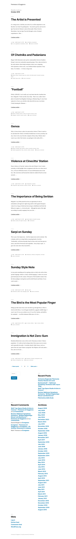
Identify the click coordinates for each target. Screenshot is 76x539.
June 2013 (41, 469)
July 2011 (41, 485)
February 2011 (43, 496)
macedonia (34, 42)
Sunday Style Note (23, 267)
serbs (19, 78)
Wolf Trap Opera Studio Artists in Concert (49, 389)
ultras (12, 76)
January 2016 (42, 449)
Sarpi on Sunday (21, 231)
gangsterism (18, 150)
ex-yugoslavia (17, 43)
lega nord (24, 75)
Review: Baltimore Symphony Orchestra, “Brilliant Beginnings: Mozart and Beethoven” (48, 393)
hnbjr (13, 42)
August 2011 (42, 482)
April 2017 (41, 440)
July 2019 (41, 424)
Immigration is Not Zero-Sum (29, 335)
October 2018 (42, 428)
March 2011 (42, 494)
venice (26, 43)
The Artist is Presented (26, 19)
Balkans (29, 42)
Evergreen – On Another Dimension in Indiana (21, 427)
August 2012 (42, 476)
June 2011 (41, 487)
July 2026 (41, 410)
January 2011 (42, 498)
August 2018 (42, 433)
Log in (13, 520)
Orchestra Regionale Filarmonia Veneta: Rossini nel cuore (48, 379)
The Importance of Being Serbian (32, 196)
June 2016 (41, 446)
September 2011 (43, 480)
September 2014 (43, 455)
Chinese (33, 254)
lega (17, 78)
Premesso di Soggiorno (18, 4)
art (27, 42)
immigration (29, 183)
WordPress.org (16, 527)
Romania (22, 185)
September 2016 (43, 442)
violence (32, 150)
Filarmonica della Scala (45, 398)
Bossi (17, 75)
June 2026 (41, 413)
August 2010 (42, 510)
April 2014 (41, 464)
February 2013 (43, 473)
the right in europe (40, 75)
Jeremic (18, 115)
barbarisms (14, 291)
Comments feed (16, 524)
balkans (13, 220)
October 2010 (42, 505)
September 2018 (43, 431)
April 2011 (41, 491)
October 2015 (42, 451)
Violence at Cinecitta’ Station (29, 161)
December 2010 (43, 501)
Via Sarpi (42, 254)
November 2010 (43, 503)
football (20, 75)
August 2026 (42, 408)
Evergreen (25, 422)
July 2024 (41, 417)
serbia (28, 75)
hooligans (14, 115)
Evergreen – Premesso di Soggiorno (19, 425)
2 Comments (31, 220)
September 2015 (43, 453)
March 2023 (42, 422)
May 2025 (41, 415)
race (22, 360)
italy (20, 148)
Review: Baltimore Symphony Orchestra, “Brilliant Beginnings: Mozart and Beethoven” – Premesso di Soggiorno (21, 416)
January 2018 (42, 435)
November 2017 (43, 437)
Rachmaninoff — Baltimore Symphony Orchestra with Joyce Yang (49, 384)
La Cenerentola (18, 411)
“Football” (17, 89)
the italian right (33, 75)
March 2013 (42, 471)
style (30, 289)
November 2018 (43, 426)
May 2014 (41, 462)
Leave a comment (34, 43)
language (24, 291)
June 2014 (41, 460)
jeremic (21, 113)
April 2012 (41, 478)
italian (18, 291)
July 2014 (41, 458)
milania (32, 323)
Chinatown (29, 254)
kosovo (22, 115)
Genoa (15, 126)
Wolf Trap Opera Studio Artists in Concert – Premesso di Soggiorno (22, 409)
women (29, 185)
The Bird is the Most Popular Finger (33, 302)
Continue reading (16, 37)
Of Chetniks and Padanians (28, 54)
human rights (29, 219)
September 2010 (43, 507)
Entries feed (15, 522)
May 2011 (41, 489)
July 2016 (41, 444)
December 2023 (43, 419)
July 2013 (41, 467)
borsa (29, 323)
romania (33, 183)
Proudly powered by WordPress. (27, 534)
